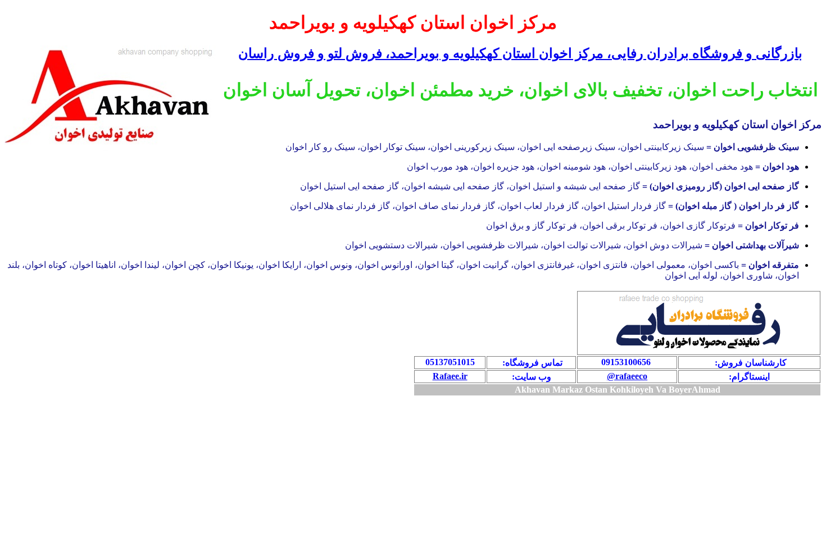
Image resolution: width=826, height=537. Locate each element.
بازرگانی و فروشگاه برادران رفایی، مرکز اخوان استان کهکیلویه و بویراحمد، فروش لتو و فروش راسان (520, 53)
